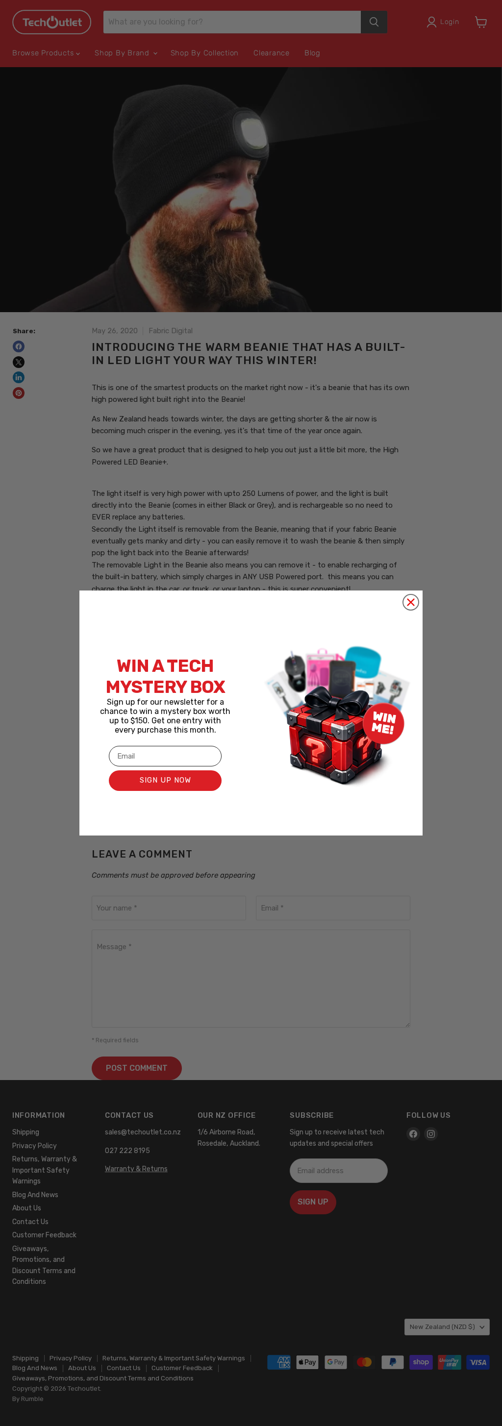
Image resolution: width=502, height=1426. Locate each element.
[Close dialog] (411, 602)
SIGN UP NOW (165, 780)
